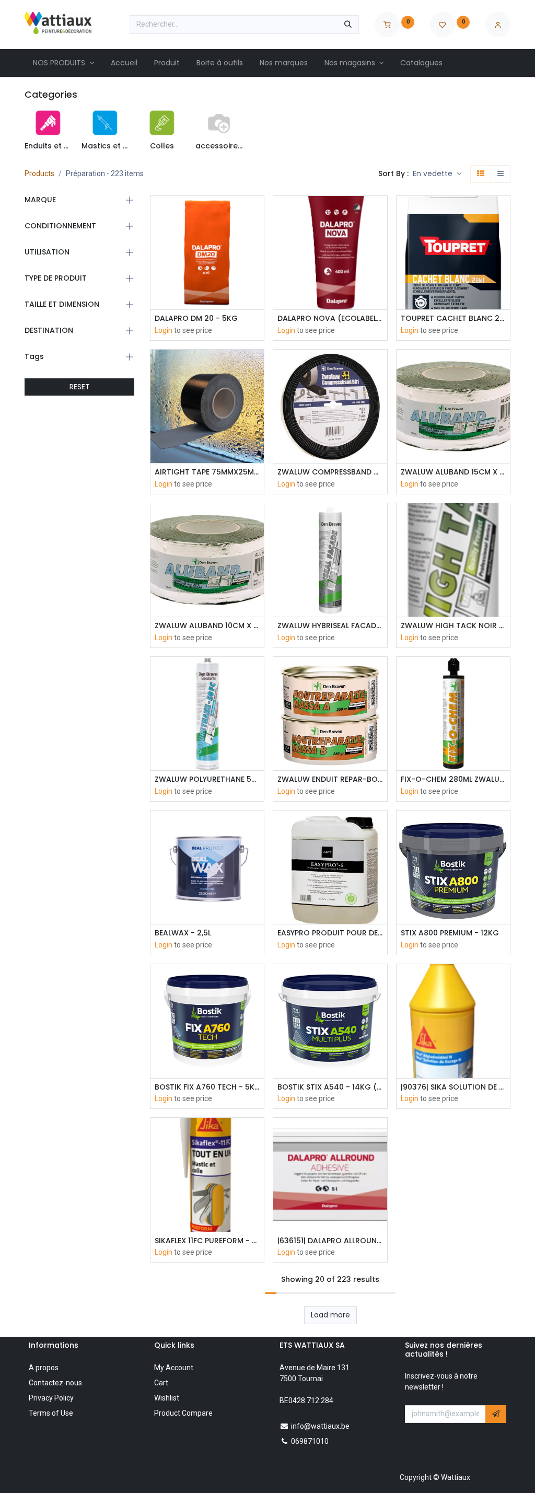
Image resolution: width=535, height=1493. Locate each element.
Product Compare (183, 1413)
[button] (437, 174)
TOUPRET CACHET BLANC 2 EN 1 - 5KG (453, 318)
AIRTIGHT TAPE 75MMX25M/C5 (207, 472)
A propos (44, 1367)
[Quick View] (257, 213)
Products (39, 173)
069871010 (310, 1441)
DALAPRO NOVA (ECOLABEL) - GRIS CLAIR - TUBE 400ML (329, 318)
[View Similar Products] (257, 283)
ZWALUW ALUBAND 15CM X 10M (453, 472)
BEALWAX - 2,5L (183, 933)
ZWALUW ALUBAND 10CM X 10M (207, 625)
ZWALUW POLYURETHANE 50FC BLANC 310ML (207, 779)
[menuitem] (63, 63)
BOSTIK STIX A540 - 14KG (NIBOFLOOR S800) (329, 1087)
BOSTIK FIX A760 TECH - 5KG (207, 1087)
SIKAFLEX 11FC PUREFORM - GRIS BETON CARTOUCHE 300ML (207, 1240)
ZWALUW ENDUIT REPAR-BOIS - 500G (329, 779)
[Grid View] (480, 174)
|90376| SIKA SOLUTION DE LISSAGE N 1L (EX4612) (453, 1087)
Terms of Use (51, 1413)
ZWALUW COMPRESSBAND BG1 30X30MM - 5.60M (329, 472)
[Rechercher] (348, 24)
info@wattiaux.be (320, 1426)
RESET (79, 386)
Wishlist (166, 1398)
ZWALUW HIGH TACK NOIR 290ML (453, 625)
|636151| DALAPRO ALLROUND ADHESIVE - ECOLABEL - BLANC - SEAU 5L (329, 1240)
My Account (173, 1367)
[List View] (500, 174)
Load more (330, 1315)
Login (163, 330)
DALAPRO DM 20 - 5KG (196, 318)
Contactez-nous (55, 1383)
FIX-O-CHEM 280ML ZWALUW (453, 779)
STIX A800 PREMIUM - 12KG (450, 933)
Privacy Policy (51, 1398)
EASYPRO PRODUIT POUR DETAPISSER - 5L (329, 933)
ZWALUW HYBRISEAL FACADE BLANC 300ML (329, 625)
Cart (161, 1383)
